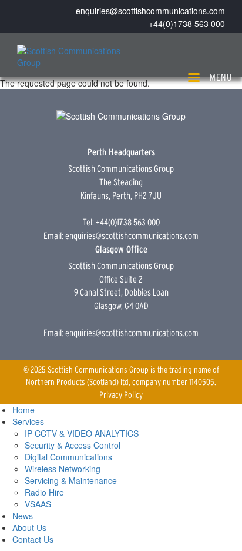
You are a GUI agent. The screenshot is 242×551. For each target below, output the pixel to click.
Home (23, 410)
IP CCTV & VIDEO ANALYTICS (82, 433)
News (22, 516)
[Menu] (193, 78)
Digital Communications (68, 457)
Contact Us (32, 539)
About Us (29, 527)
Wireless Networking (62, 468)
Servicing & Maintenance (71, 480)
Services (28, 421)
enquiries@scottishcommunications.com (150, 10)
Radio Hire (44, 492)
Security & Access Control (72, 445)
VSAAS (38, 504)
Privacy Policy (121, 395)
